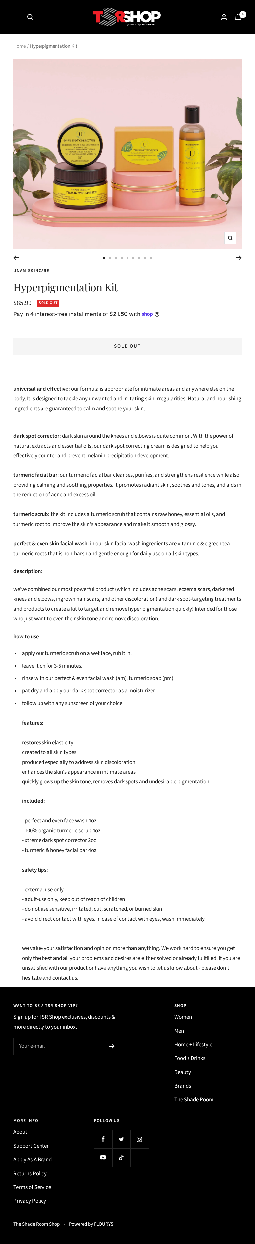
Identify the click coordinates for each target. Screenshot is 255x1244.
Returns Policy (30, 1174)
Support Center (31, 1146)
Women (183, 1017)
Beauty (182, 1072)
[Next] (239, 257)
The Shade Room (193, 1100)
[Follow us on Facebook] (103, 1139)
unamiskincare (31, 271)
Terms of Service (32, 1187)
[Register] (112, 1046)
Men (179, 1031)
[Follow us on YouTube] (103, 1157)
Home (19, 46)
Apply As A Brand (32, 1160)
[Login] (224, 17)
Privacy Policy (29, 1201)
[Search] (30, 17)
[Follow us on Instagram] (139, 1139)
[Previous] (16, 257)
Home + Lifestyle (193, 1045)
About (20, 1132)
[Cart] (238, 17)
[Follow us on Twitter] (121, 1139)
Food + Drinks (189, 1058)
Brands (182, 1086)
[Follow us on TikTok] (121, 1157)
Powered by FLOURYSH (93, 1224)
